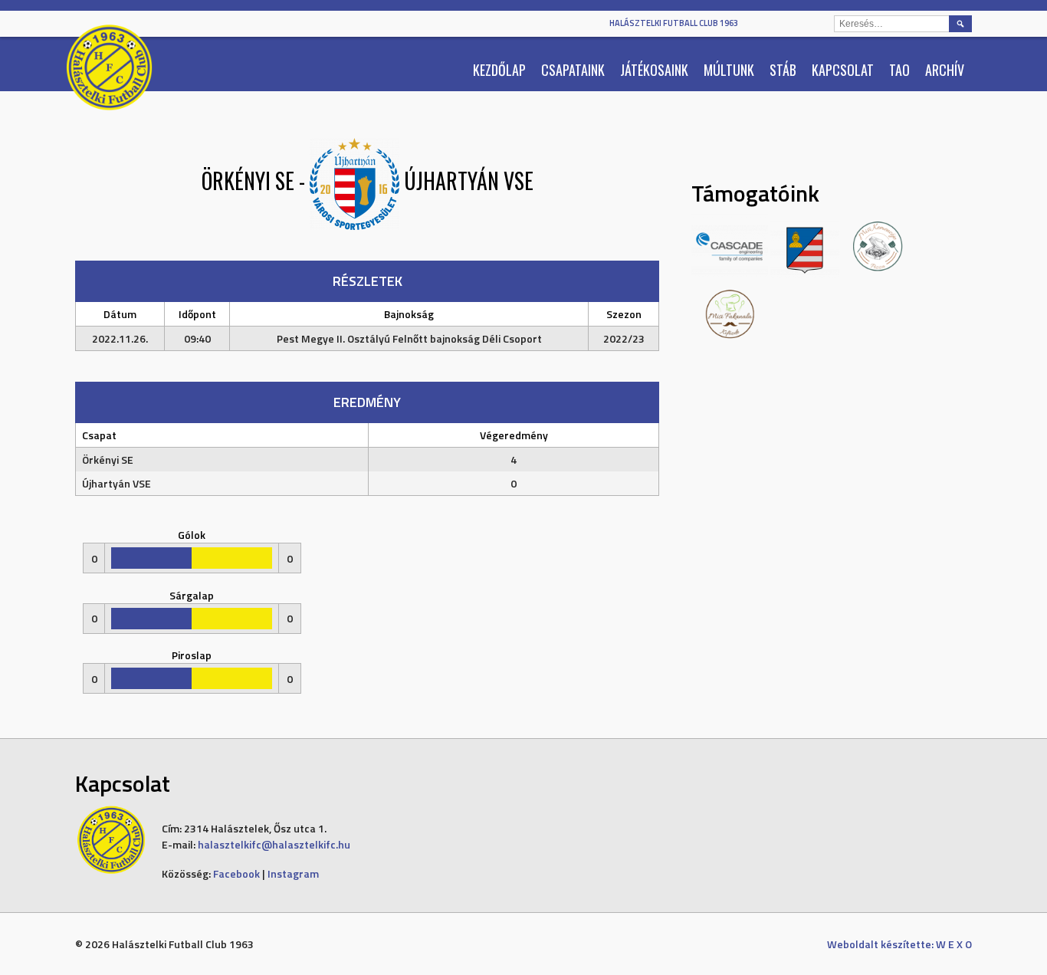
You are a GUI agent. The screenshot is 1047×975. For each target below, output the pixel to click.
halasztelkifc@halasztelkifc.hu (274, 844)
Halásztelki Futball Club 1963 (673, 23)
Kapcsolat (843, 70)
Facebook (236, 873)
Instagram (293, 873)
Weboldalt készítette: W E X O (899, 944)
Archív (944, 70)
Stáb (783, 70)
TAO (899, 70)
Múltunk (729, 70)
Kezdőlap (499, 70)
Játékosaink (654, 70)
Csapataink (573, 70)
